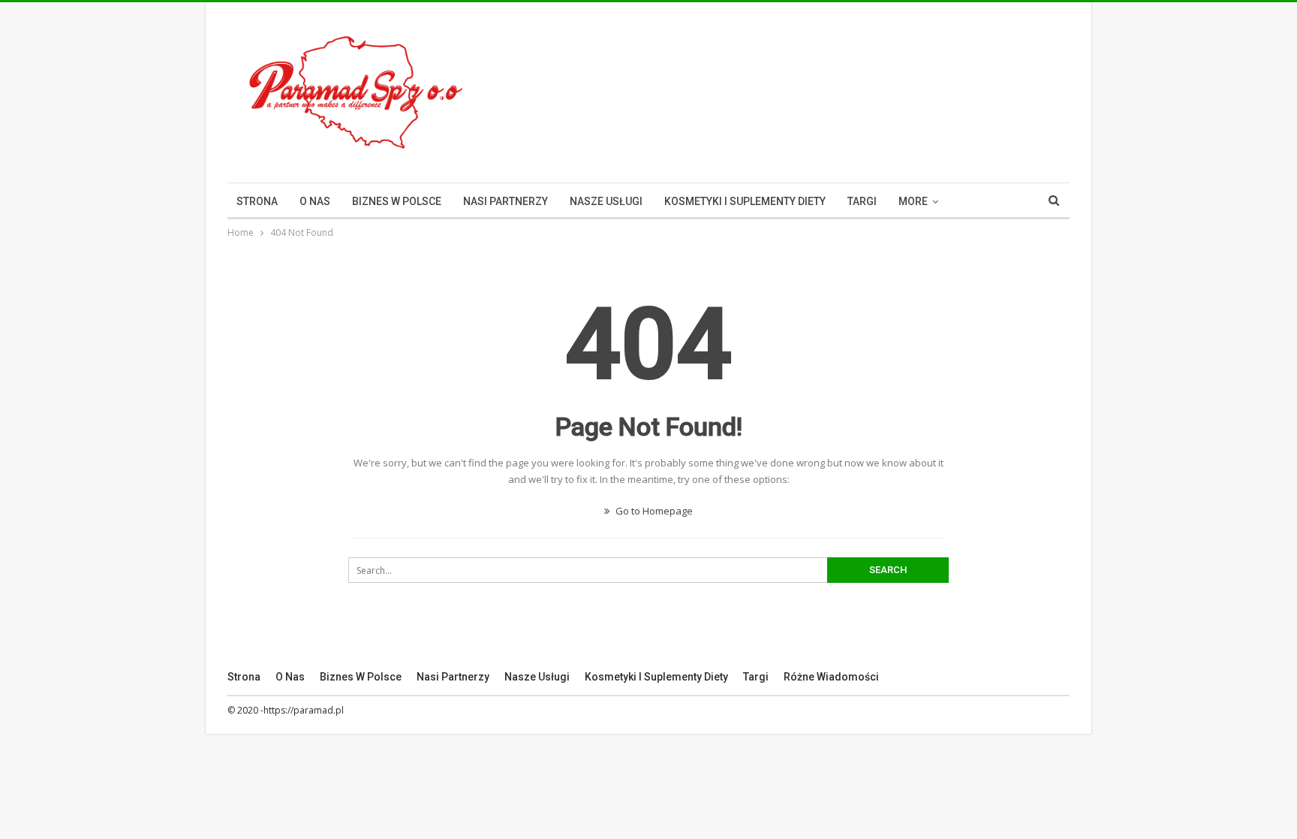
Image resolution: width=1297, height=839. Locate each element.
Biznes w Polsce (396, 201)
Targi (862, 201)
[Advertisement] (796, 90)
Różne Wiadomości (831, 677)
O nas (314, 201)
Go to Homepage (653, 511)
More (913, 201)
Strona (257, 201)
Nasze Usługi (606, 201)
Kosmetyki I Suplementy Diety (745, 201)
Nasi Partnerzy (505, 201)
